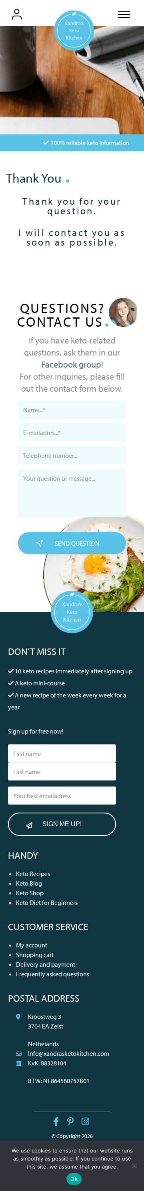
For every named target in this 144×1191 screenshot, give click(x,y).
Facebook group (71, 364)
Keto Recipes (33, 874)
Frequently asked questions (52, 974)
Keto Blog (29, 883)
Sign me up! (62, 824)
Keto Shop (30, 893)
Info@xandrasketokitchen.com (68, 1053)
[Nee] (134, 1166)
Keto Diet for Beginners (47, 902)
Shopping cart (35, 955)
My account (31, 945)
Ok (74, 1179)
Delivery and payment (45, 964)
